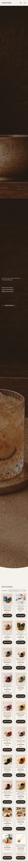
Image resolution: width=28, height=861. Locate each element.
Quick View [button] (7, 601)
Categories (4, 590)
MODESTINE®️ (6, 3)
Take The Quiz (9, 305)
